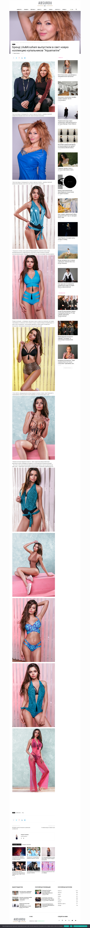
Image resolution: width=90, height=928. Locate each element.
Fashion (26, 9)
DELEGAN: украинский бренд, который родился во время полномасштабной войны (67, 146)
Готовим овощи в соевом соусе (48, 827)
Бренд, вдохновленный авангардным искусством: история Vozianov (66, 192)
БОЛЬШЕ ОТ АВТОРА (26, 844)
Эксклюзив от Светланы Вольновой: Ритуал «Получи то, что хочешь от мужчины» (48, 899)
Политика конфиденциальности (80, 926)
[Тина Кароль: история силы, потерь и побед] (68, 229)
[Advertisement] (33, 802)
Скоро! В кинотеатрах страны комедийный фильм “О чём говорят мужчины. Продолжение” (66, 314)
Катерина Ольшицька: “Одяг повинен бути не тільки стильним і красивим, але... (66, 362)
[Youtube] (75, 920)
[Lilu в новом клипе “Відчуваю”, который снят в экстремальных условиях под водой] (19, 851)
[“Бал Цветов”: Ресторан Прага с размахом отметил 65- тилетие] (33, 851)
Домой (13, 42)
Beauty (39, 9)
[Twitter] (72, 920)
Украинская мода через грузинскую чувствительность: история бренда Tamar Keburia (67, 122)
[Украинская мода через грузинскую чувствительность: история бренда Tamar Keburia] (68, 112)
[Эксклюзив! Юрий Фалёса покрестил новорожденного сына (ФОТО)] (38, 905)
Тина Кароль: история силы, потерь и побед (66, 238)
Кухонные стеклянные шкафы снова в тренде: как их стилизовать (67, 98)
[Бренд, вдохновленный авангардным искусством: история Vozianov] (68, 182)
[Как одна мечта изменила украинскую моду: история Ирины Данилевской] (68, 275)
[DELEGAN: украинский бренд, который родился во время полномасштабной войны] (68, 136)
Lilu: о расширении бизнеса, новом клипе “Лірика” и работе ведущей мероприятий (48, 858)
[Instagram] (24, 838)
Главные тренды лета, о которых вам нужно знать (66, 169)
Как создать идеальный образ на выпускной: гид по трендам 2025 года (67, 216)
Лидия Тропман (17, 53)
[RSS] (69, 920)
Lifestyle (57, 9)
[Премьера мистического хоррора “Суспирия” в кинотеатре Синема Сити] (68, 328)
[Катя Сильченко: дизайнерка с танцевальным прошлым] (68, 66)
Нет (71, 926)
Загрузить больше (67, 367)
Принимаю (66, 926)
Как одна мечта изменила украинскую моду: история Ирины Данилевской (66, 285)
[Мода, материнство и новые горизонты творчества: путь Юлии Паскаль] (68, 251)
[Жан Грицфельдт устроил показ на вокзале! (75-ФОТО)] (33, 866)
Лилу (23, 812)
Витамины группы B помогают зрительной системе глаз (21, 828)
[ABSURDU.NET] (45, 4)
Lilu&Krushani (18, 812)
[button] (76, 9)
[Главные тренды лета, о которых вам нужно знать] (68, 159)
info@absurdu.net (40, 921)
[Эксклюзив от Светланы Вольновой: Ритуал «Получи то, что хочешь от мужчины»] (38, 899)
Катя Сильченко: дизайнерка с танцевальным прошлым (67, 75)
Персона (33, 9)
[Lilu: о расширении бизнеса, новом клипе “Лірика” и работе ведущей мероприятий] (48, 851)
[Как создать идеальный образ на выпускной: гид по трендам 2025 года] (68, 205)
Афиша (64, 9)
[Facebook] (22, 838)
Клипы (50, 9)
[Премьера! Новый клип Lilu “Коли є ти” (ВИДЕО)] (48, 866)
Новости (19, 9)
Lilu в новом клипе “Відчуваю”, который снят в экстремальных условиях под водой (18, 858)
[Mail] (65, 920)
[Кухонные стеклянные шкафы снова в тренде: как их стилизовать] (68, 88)
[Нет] (88, 926)
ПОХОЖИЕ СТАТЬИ (17, 844)
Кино (45, 9)
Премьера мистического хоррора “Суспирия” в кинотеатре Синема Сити (65, 338)
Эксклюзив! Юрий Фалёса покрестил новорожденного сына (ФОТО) (48, 905)
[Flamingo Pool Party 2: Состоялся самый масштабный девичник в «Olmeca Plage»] (38, 892)
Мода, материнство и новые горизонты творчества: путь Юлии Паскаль (66, 261)
